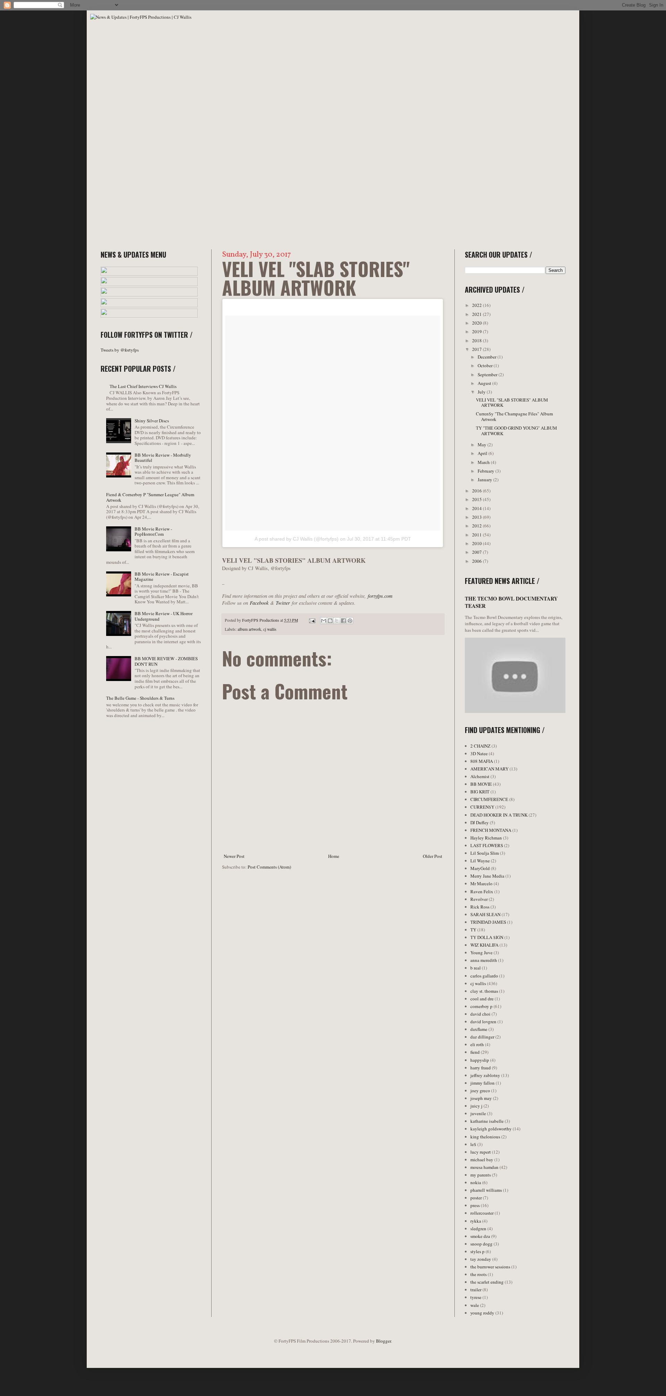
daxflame (478, 1029)
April (483, 453)
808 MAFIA (481, 761)
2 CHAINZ (480, 746)
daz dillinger (482, 1037)
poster (476, 1198)
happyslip (479, 1060)
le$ (473, 1144)
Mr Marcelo (481, 883)
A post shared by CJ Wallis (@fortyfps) (297, 539)
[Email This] (323, 620)
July (482, 392)
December (487, 357)
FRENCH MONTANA (490, 830)
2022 (477, 305)
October (486, 365)
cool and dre (482, 999)
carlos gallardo (484, 976)
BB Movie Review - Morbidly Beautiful (163, 458)
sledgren (478, 1228)
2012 (477, 526)
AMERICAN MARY (489, 769)
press (475, 1205)
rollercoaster (482, 1213)
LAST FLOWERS (486, 845)
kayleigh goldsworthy (491, 1129)
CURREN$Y (482, 807)
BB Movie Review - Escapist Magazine (162, 577)
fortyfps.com (380, 596)
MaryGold (480, 868)
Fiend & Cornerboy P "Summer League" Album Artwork (150, 497)
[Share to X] (336, 620)
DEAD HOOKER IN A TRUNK (499, 815)
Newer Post (234, 856)
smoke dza (480, 1236)
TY (473, 930)
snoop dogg (481, 1244)
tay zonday (480, 1259)
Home (333, 856)
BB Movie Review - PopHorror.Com (153, 531)
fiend (475, 1052)
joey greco (480, 1090)
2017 (477, 349)
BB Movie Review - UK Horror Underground (164, 616)
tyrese (475, 1297)
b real (475, 968)
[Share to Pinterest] (350, 620)
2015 (477, 499)
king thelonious (485, 1137)
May (482, 444)
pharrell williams (486, 1190)
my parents (480, 1175)
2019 (477, 331)
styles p (477, 1251)
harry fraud (480, 1068)
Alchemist (479, 776)
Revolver (479, 899)
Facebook (259, 603)
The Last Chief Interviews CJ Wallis (143, 386)
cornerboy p (481, 1006)
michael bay (481, 1159)
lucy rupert (480, 1152)
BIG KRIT (479, 792)
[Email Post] (311, 620)
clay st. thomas (484, 991)
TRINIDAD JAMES (488, 922)
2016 (477, 491)
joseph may (481, 1098)
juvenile (478, 1113)
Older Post (432, 856)
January (485, 479)
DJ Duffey (479, 822)
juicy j (476, 1106)
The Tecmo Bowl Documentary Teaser (511, 602)
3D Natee (479, 753)
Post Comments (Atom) (269, 867)
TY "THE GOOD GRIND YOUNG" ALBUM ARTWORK (516, 431)
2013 (477, 517)
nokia (475, 1182)
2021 (477, 314)
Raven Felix (481, 891)
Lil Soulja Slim (484, 853)
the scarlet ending (487, 1282)
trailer (475, 1289)
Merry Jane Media (487, 876)
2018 (477, 340)
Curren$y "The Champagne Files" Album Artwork (514, 416)
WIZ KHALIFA (484, 945)
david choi (480, 1014)
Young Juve (481, 952)
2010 (477, 543)
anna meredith (483, 960)
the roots (478, 1274)
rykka (475, 1221)
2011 (477, 535)
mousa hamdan (484, 1167)
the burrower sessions (490, 1267)
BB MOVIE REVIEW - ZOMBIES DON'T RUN (166, 661)
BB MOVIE (481, 784)
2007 (477, 552)
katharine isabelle (487, 1121)
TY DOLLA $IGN (486, 937)
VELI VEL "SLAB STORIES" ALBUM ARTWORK (512, 402)
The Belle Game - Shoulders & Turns (140, 698)
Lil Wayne (480, 861)
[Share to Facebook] (343, 620)
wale (474, 1305)
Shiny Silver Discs (152, 420)
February (486, 471)
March (484, 462)
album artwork (249, 629)
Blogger (383, 1341)
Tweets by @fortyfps (120, 350)
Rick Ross (479, 907)
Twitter (283, 603)
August (485, 383)
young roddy (482, 1313)
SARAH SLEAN (485, 914)
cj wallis (269, 629)
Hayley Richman (486, 838)
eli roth (477, 1044)
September (488, 374)
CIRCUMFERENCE (489, 799)
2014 (477, 508)
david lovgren (483, 1021)
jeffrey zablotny (485, 1075)
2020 (477, 323)
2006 (477, 561)
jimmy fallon (482, 1083)
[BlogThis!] (330, 620)
